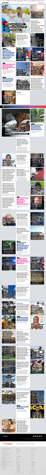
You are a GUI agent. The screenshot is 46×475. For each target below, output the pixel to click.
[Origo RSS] (41, 436)
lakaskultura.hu (19, 465)
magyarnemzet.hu (19, 450)
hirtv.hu (18, 452)
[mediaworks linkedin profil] (42, 444)
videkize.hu (32, 449)
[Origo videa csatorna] (39, 436)
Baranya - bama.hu (4, 451)
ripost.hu (32, 456)
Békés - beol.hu (4, 452)
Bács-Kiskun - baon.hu (5, 450)
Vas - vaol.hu (3, 467)
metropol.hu (33, 457)
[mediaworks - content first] (7, 444)
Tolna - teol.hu (4, 466)
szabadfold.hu (19, 451)
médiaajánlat (41, 438)
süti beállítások (34, 438)
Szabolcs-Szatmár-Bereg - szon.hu (7, 465)
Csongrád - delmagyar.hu (5, 454)
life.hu (32, 458)
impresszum (38, 438)
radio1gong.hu (33, 471)
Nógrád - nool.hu (4, 463)
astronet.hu (18, 463)
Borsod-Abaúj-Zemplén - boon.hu (6, 453)
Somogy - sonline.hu (5, 464)
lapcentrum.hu (33, 467)
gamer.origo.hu (19, 466)
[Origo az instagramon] (37, 436)
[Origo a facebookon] (34, 436)
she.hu (32, 459)
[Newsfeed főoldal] (5, 436)
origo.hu (18, 453)
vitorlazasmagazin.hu (34, 448)
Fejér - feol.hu (4, 456)
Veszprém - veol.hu (4, 468)
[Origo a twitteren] (35, 436)
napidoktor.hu (18, 468)
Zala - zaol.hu (4, 469)
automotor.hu (18, 464)
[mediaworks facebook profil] (40, 444)
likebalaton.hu (18, 467)
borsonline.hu (33, 455)
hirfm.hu (32, 472)
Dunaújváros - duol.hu (5, 455)
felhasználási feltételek (29, 438)
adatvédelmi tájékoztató (23, 438)
